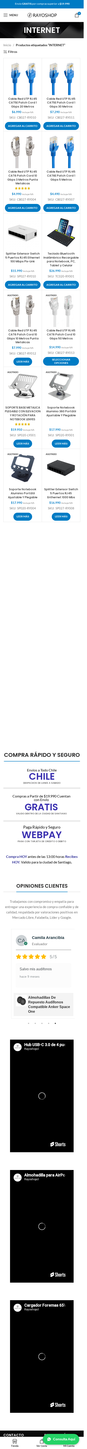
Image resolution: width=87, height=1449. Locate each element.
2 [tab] (35, 1025)
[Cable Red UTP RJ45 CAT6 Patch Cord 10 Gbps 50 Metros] (61, 309)
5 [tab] (55, 1025)
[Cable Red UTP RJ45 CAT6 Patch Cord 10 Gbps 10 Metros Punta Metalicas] (23, 309)
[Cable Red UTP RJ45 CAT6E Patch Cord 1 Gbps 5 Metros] (61, 150)
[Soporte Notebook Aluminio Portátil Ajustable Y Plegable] (23, 468)
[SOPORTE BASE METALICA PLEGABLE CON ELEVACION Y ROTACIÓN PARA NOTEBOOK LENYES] (23, 386)
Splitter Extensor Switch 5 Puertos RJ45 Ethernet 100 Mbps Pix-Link (22, 257)
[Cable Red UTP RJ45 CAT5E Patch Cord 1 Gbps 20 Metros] (23, 77)
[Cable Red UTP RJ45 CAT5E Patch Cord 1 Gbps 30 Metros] (61, 77)
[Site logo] (42, 15)
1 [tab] (28, 1025)
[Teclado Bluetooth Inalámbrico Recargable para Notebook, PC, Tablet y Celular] (61, 232)
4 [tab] (48, 1025)
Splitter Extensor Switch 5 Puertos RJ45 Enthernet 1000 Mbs (61, 493)
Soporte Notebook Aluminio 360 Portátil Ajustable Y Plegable (61, 411)
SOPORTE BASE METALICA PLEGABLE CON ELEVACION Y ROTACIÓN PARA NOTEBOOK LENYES (23, 413)
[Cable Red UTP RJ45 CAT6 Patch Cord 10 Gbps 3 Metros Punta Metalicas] (23, 150)
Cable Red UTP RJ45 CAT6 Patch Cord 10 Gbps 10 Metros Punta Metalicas (23, 336)
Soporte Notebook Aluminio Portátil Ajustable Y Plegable (22, 493)
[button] (23, 126)
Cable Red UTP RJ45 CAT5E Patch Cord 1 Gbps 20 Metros (22, 102)
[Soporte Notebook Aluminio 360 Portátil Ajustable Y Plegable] (61, 386)
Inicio (7, 45)
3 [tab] (42, 1025)
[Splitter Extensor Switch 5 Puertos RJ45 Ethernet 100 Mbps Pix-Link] (23, 232)
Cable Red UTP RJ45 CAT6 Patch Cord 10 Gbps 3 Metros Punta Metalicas (22, 177)
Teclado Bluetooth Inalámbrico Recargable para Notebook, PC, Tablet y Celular (61, 259)
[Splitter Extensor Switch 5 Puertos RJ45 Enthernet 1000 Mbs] (61, 468)
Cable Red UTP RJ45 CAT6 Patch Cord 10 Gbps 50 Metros (61, 334)
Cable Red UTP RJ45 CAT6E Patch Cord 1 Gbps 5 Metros (61, 175)
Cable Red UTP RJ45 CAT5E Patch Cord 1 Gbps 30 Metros (61, 102)
